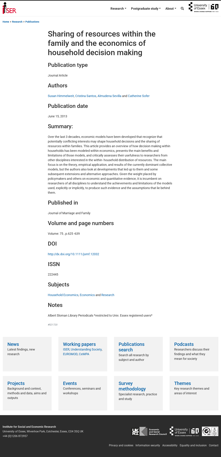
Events (70, 383)
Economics (87, 295)
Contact (213, 445)
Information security (148, 445)
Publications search (132, 347)
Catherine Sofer (139, 96)
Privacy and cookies (121, 445)
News (13, 344)
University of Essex (203, 8)
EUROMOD (70, 354)
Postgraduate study (144, 8)
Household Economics (63, 295)
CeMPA (84, 354)
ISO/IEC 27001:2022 (210, 431)
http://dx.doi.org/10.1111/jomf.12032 (73, 254)
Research (117, 8)
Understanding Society (86, 349)
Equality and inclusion (193, 445)
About (169, 8)
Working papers (79, 344)
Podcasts (184, 344)
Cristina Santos (85, 96)
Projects (16, 383)
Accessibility (169, 445)
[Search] (182, 8)
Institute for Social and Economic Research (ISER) (9, 8)
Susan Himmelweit (61, 96)
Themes (182, 383)
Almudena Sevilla (109, 96)
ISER (66, 349)
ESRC (149, 431)
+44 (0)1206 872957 (15, 436)
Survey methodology (132, 386)
